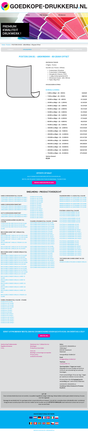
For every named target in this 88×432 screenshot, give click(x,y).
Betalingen (33, 346)
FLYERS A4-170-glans (7, 305)
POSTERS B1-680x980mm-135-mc (69, 241)
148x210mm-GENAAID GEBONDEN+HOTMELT (14, 201)
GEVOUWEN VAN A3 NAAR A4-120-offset (42, 238)
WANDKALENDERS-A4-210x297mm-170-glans (73, 203)
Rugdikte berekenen (6, 346)
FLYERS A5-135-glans (36, 198)
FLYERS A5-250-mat (36, 207)
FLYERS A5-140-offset (36, 214)
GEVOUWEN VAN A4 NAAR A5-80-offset (42, 258)
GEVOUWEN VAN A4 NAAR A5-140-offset (42, 264)
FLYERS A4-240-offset (7, 322)
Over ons (32, 351)
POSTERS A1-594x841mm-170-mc (69, 226)
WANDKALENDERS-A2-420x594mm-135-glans (73, 201)
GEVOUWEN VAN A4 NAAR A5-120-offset (42, 262)
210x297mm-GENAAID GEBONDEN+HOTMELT (14, 197)
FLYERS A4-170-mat (6, 310)
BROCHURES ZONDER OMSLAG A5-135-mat (13, 273)
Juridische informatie (36, 356)
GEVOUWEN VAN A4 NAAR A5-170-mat (41, 255)
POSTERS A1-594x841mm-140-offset (71, 235)
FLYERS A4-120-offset (7, 317)
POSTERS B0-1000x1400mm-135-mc (70, 218)
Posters (8, 44)
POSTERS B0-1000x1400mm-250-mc (70, 222)
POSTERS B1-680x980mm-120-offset (71, 249)
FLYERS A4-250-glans (7, 307)
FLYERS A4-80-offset (7, 314)
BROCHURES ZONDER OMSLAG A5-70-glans (14, 266)
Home (3, 44)
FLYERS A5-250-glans (36, 202)
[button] (15, 15)
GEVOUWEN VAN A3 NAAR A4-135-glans (42, 224)
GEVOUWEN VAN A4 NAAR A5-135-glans (42, 248)
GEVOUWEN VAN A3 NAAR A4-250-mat (41, 233)
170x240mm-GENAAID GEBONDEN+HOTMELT (14, 199)
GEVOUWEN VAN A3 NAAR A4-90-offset (42, 237)
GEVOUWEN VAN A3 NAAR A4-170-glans (42, 226)
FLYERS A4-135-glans (7, 303)
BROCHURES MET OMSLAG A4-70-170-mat (13, 248)
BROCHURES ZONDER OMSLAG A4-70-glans (14, 255)
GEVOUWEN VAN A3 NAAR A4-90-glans (41, 222)
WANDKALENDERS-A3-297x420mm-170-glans (73, 205)
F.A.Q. (2, 348)
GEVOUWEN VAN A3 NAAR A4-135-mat (41, 229)
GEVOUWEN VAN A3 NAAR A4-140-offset (42, 240)
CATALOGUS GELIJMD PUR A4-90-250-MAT (13, 225)
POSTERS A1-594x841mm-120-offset (71, 233)
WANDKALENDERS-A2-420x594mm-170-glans (73, 207)
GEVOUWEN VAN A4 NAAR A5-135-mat (41, 253)
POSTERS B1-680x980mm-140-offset (71, 251)
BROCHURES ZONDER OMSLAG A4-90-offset (14, 260)
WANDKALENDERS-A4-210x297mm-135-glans (73, 197)
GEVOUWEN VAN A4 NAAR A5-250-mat (41, 257)
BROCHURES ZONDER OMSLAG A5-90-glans (14, 268)
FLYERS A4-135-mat (6, 308)
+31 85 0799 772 (65, 363)
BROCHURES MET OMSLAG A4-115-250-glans (14, 235)
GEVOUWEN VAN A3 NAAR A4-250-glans (42, 228)
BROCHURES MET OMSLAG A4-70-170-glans (14, 247)
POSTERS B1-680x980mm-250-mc (69, 244)
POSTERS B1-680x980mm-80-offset (70, 246)
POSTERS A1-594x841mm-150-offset (71, 236)
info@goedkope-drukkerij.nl (68, 359)
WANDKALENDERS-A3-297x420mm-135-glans (73, 199)
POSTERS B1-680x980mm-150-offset (71, 253)
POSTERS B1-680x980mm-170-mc (69, 242)
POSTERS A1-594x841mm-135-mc (69, 224)
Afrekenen (62, 15)
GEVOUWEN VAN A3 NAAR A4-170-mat (41, 231)
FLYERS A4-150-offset (7, 321)
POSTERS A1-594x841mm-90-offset (70, 231)
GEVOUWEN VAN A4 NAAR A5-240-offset (42, 267)
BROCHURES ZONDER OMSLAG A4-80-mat (13, 257)
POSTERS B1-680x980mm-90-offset (70, 248)
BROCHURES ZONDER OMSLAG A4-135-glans (14, 262)
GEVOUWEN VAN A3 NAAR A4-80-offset (42, 235)
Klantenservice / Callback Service (39, 344)
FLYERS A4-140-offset (7, 319)
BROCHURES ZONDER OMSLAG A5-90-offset (14, 270)
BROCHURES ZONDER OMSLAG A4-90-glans (14, 259)
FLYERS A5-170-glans (36, 200)
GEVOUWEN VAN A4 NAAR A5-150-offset (42, 265)
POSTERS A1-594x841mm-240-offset (71, 238)
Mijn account (44, 15)
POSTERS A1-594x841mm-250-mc (69, 228)
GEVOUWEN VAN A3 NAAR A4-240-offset (42, 244)
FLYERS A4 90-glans (7, 301)
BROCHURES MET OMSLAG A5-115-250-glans (14, 237)
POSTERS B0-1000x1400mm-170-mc (70, 220)
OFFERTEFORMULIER (54, 402)
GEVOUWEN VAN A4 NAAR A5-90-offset (42, 260)
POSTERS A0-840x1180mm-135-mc (70, 212)
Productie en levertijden (37, 348)
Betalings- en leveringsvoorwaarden (40, 352)
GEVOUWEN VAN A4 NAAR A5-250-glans (42, 251)
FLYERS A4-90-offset (7, 315)
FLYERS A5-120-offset (36, 212)
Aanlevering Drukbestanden (9, 344)
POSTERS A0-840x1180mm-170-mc (70, 214)
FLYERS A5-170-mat (36, 205)
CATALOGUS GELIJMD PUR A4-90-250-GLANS (14, 223)
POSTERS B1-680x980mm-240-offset (71, 255)
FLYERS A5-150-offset (36, 216)
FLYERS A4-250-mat (6, 312)
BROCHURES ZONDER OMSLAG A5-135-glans (14, 272)
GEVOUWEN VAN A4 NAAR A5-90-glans (41, 246)
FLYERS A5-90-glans (36, 196)
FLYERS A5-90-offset (36, 210)
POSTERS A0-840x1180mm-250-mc (70, 215)
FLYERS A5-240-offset (36, 217)
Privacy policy (34, 354)
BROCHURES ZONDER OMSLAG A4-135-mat (13, 264)
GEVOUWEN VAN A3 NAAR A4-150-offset (42, 242)
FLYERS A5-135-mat (36, 203)
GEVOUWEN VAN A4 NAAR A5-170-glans (42, 250)
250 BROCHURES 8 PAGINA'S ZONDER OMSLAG (73, 262)
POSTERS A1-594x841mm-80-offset (70, 229)
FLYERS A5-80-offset (36, 209)
